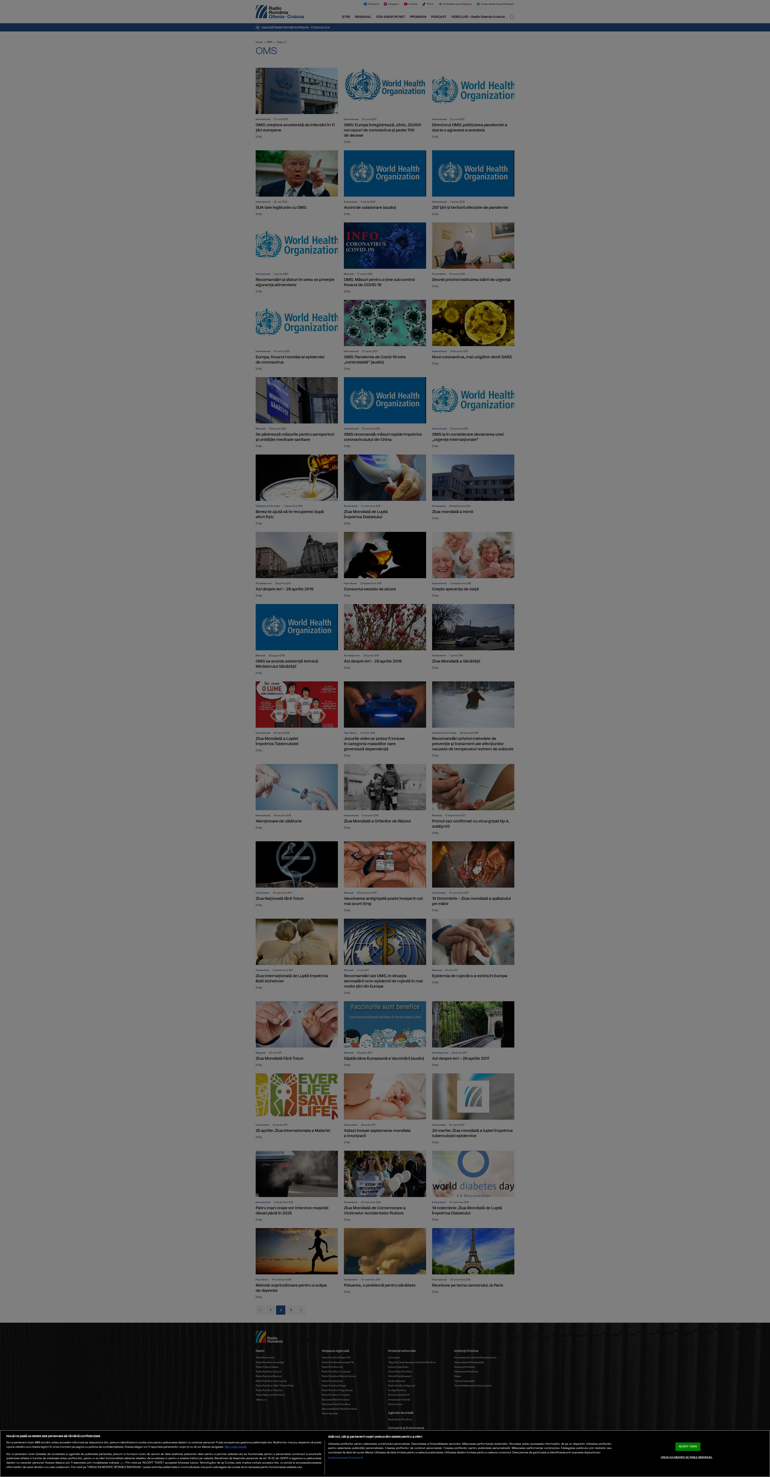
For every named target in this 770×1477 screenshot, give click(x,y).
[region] (385, 1453)
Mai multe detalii (236, 1446)
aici (122, 1463)
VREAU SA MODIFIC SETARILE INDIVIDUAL (686, 1457)
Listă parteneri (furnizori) (345, 1457)
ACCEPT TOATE (688, 1446)
